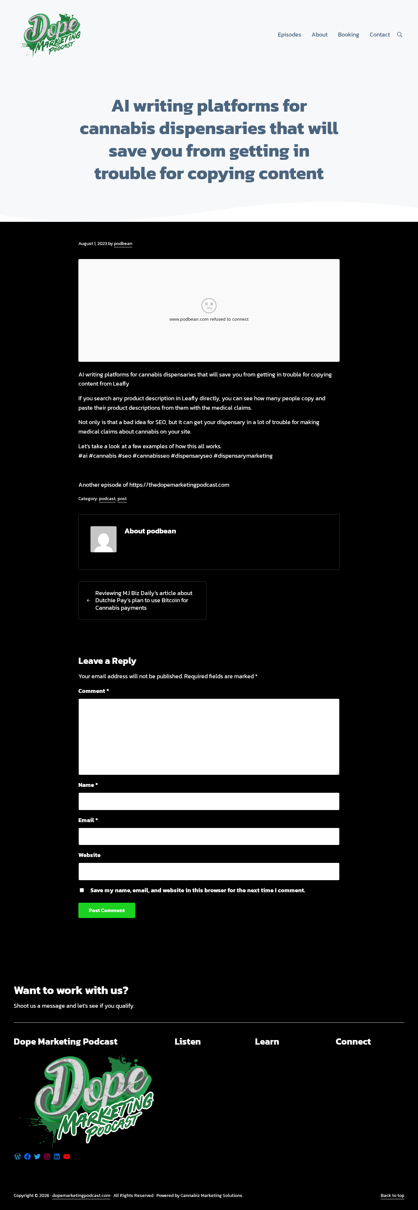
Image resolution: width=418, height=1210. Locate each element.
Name (88, 784)
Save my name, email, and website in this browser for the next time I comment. (197, 890)
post (122, 498)
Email (88, 820)
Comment (93, 690)
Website (89, 854)
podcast (107, 498)
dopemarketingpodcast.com (81, 1195)
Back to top (392, 1195)
